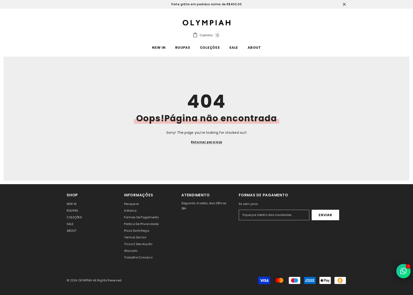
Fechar (344, 4)
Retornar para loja (206, 142)
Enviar (325, 215)
